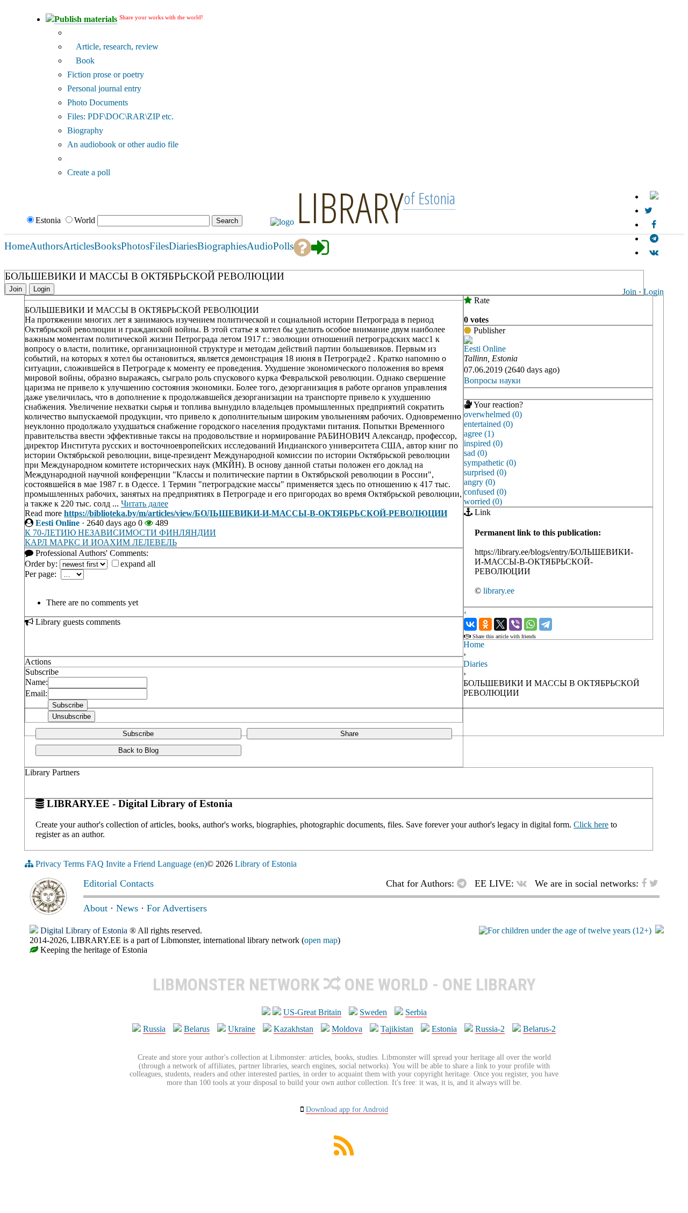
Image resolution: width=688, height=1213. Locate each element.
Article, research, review (116, 46)
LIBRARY (350, 207)
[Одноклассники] (485, 624)
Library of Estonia (266, 863)
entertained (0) (488, 424)
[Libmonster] (48, 912)
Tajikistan (397, 1028)
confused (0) (485, 491)
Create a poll (88, 172)
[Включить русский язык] (654, 196)
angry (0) (479, 482)
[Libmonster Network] (565, 930)
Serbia (416, 1012)
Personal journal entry (104, 88)
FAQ (95, 863)
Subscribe (138, 734)
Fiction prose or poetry (105, 74)
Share (349, 734)
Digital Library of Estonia (83, 930)
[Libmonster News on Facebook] (653, 224)
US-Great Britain (312, 1012)
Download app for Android (347, 1109)
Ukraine (241, 1028)
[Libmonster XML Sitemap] (344, 1152)
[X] (500, 624)
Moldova (347, 1028)
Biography (85, 130)
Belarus (197, 1028)
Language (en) (182, 863)
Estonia (444, 1028)
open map (321, 940)
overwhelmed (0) (493, 414)
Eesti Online (57, 522)
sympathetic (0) (490, 462)
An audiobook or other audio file (122, 144)
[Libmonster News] (648, 210)
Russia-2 (490, 1028)
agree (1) (479, 433)
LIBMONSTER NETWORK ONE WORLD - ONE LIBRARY (344, 984)
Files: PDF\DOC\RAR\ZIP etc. (120, 116)
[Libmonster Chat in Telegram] (464, 883)
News (127, 908)
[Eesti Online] (468, 341)
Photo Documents (97, 102)
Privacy (48, 863)
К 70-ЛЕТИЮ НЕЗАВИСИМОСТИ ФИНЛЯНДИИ (120, 532)
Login (653, 291)
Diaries (475, 663)
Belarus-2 (539, 1028)
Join (629, 291)
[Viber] (515, 624)
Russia (154, 1028)
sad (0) (475, 453)
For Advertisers (177, 908)
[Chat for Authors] (654, 238)
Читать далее (144, 503)
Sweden (373, 1012)
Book (84, 60)
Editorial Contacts (118, 883)
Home (473, 644)
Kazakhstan (293, 1028)
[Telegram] (545, 624)
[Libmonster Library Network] (659, 930)
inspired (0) (483, 443)
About (95, 908)
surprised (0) (485, 472)
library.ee (498, 590)
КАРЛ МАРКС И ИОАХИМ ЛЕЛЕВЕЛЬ (101, 542)
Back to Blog (138, 750)
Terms (73, 863)
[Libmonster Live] (653, 252)
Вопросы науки (492, 380)
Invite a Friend (130, 863)
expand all (137, 563)
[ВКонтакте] (470, 624)
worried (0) (483, 501)
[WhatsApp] (530, 624)
